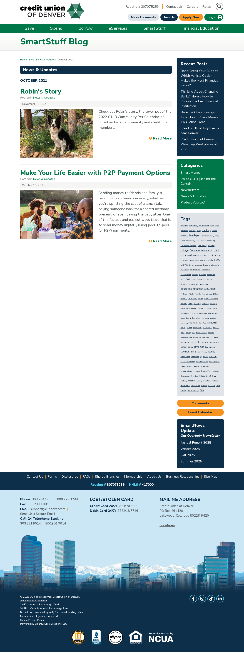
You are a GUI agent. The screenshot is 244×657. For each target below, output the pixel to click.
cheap (203, 241)
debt (216, 260)
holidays (213, 303)
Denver (184, 264)
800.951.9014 (55, 523)
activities (193, 225)
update (183, 381)
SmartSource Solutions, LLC (51, 624)
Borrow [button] (85, 28)
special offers (186, 366)
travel (208, 376)
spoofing (196, 366)
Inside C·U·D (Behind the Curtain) (198, 181)
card (216, 236)
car (211, 235)
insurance (194, 313)
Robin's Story (40, 91)
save (190, 347)
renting (209, 337)
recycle (202, 337)
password (197, 328)
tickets (202, 376)
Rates (206, 6)
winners (211, 385)
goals (215, 294)
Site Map (210, 476)
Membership (133, 476)
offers (183, 328)
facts (182, 279)
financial (194, 284)
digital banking (195, 265)
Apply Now (191, 17)
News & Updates (46, 59)
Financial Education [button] (200, 28)
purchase (184, 337)
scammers (202, 352)
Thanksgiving (213, 371)
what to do (195, 385)
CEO (198, 241)
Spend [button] (56, 28)
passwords (207, 328)
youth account (193, 390)
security (213, 356)
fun (203, 294)
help (190, 303)
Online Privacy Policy (32, 620)
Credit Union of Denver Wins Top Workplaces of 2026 (199, 144)
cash (183, 240)
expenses (211, 274)
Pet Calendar (201, 332)
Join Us (169, 17)
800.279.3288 (67, 499)
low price (196, 318)
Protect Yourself (193, 202)
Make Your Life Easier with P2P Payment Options (95, 172)
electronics (205, 270)
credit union (214, 255)
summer (196, 371)
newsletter (211, 323)
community (206, 250)
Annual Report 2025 (196, 442)
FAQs (86, 476)
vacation (192, 380)
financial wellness (204, 289)
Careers (192, 6)
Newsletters (190, 190)
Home (23, 59)
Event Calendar (200, 412)
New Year (202, 323)
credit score (199, 255)
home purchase (205, 308)
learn (214, 313)
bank (199, 230)
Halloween (192, 299)
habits (183, 298)
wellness (185, 385)
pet (193, 332)
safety (184, 346)
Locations (167, 525)
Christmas (202, 245)
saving (212, 347)
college (184, 250)
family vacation (199, 279)
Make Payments (143, 17)
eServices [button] (118, 28)
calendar (205, 236)
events (195, 274)
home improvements (189, 308)
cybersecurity (200, 260)
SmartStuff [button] (154, 28)
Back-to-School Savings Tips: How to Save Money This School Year (199, 117)
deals (210, 260)
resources (185, 342)
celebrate (190, 240)
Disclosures (69, 476)
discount (206, 265)
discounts (215, 265)
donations (185, 270)
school (205, 357)
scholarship (185, 357)
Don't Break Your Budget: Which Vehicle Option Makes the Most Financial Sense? (199, 78)
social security (202, 361)
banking (206, 230)
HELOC (184, 303)
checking (211, 240)
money (193, 322)
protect (211, 332)
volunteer (206, 381)
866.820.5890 (128, 506)
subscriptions (186, 371)
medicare (204, 318)
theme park (185, 376)
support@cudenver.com (47, 509)
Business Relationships (182, 476)
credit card (186, 255)
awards (192, 230)
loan (188, 318)
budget (195, 235)
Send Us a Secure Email (37, 514)
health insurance (211, 299)
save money (200, 347)
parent (189, 328)
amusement (204, 225)
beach (214, 230)
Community (200, 403)
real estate (193, 337)
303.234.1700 (42, 499)
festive (209, 279)
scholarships (196, 357)
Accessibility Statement (33, 600)
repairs (216, 337)
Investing (203, 313)
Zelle (202, 390)
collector (211, 245)
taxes (203, 371)
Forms (52, 476)
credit (216, 250)
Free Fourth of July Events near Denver (200, 130)
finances (185, 284)
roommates (213, 342)
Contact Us (174, 6)
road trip (204, 342)
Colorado (195, 250)
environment (186, 274)
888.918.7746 (128, 511)
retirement (194, 342)
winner (204, 385)
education (195, 269)
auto (212, 226)
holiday (205, 303)
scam (193, 351)
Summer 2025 (191, 461)
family (188, 279)
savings (185, 351)
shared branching (188, 361)
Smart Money (190, 172)
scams (211, 351)
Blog (31, 59)
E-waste (202, 274)
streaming (205, 366)
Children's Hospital (188, 245)
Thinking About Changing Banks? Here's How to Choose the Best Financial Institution (199, 98)
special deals (214, 361)
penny (188, 332)
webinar (215, 381)
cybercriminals (187, 260)
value (199, 381)
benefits (184, 235)
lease (183, 318)
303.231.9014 (30, 523)
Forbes (183, 294)
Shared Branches (107, 476)
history (197, 303)
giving (208, 294)
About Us (154, 476)
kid (209, 313)
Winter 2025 (190, 449)
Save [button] (29, 28)
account (184, 225)
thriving (194, 376)
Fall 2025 (188, 455)
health (200, 299)
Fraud (190, 293)
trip (213, 376)
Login (212, 17)
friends (198, 294)
